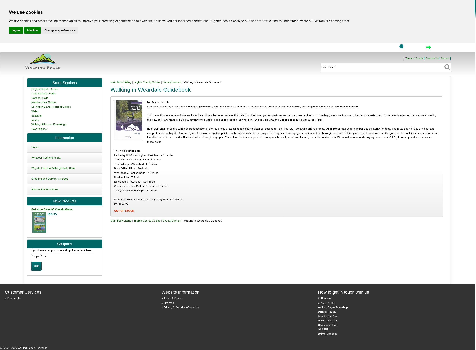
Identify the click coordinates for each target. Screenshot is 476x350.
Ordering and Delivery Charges (49, 178)
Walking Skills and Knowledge (48, 124)
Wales (34, 111)
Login (387, 48)
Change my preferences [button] (59, 30)
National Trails (39, 97)
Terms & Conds (414, 58)
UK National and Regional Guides (51, 106)
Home (370, 48)
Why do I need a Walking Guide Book (53, 168)
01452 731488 (326, 302)
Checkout (441, 48)
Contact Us (432, 58)
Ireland (35, 119)
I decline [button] (32, 30)
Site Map (169, 302)
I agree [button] (16, 30)
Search (445, 58)
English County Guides (147, 82)
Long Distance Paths (43, 93)
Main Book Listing (120, 82)
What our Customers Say (46, 157)
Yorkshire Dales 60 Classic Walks (52, 209)
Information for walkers (44, 189)
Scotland (36, 115)
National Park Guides (43, 102)
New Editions (39, 128)
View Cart (413, 48)
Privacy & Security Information (181, 307)
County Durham (172, 82)
